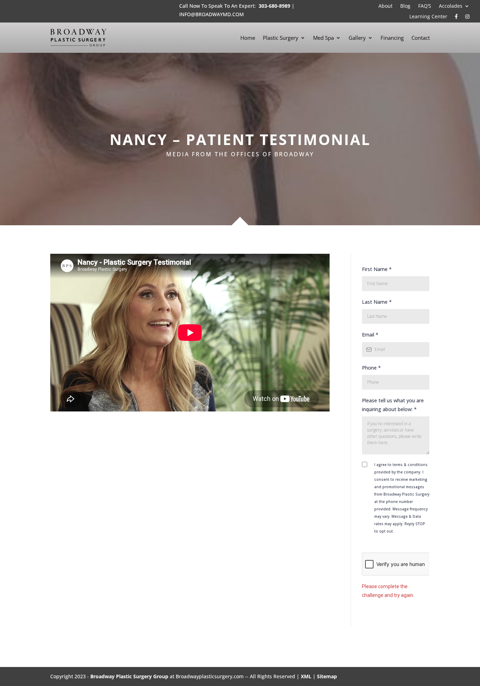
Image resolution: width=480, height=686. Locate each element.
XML (306, 676)
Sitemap (327, 676)
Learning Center (428, 17)
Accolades (450, 6)
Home (247, 37)
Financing (392, 37)
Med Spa (323, 37)
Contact (420, 37)
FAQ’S (424, 6)
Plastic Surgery (280, 37)
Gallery (357, 37)
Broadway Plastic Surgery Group (129, 676)
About (385, 6)
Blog (405, 6)
